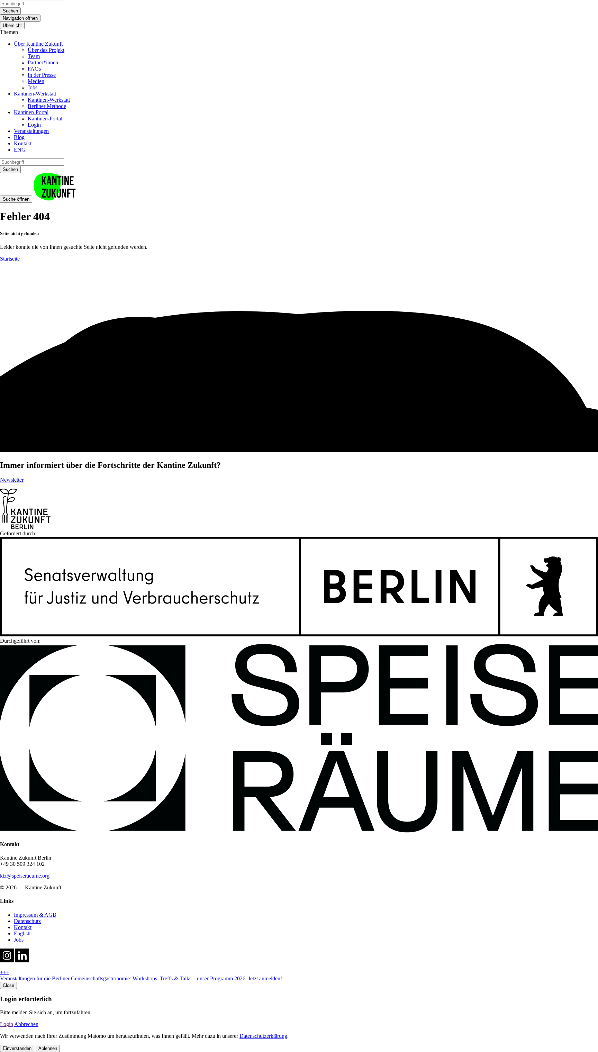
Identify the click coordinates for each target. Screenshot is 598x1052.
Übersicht (12, 25)
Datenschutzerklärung (263, 1036)
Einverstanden (17, 1048)
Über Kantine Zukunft (38, 44)
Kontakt (22, 143)
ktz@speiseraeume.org (24, 876)
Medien (36, 81)
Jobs (32, 87)
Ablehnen (47, 1048)
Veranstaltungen (31, 131)
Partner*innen (43, 62)
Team (34, 56)
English (22, 933)
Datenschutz (27, 921)
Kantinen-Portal (31, 112)
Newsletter (12, 480)
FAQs (34, 69)
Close (8, 985)
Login (34, 125)
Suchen (10, 10)
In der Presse (42, 75)
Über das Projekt (46, 50)
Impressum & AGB (35, 915)
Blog (19, 137)
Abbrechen (26, 1024)
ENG (20, 150)
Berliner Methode (47, 106)
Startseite (10, 259)
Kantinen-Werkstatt (35, 94)
